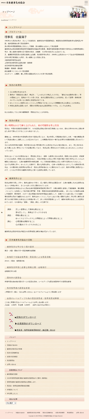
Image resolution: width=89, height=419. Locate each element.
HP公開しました (12, 393)
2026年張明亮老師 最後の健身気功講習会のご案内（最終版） (27, 378)
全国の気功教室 (12, 356)
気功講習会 (10, 360)
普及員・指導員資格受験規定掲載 (18, 386)
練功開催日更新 (12, 374)
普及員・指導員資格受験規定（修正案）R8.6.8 (36, 330)
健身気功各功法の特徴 (14, 349)
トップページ (4, 20)
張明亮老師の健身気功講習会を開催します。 (22, 382)
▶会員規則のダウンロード (28, 323)
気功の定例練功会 (13, 353)
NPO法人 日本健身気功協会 (45, 416)
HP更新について (12, 390)
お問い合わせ (11, 364)
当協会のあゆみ (12, 345)
